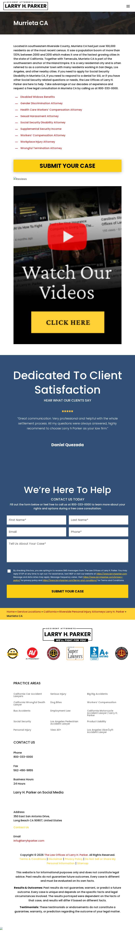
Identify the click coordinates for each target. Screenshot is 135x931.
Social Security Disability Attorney (42, 122)
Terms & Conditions (32, 859)
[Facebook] (49, 803)
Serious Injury (58, 694)
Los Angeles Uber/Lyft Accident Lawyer (100, 731)
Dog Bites (56, 702)
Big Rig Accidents (97, 694)
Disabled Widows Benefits (37, 97)
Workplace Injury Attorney (37, 142)
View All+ (55, 730)
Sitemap (82, 863)
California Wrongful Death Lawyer (29, 703)
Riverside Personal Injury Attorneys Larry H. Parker (91, 612)
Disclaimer (55, 859)
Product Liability (96, 721)
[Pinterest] (86, 803)
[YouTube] (64, 803)
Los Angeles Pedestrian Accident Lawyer (64, 722)
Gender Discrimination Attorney (41, 103)
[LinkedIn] (79, 803)
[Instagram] (71, 803)
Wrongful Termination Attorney (41, 148)
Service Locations (29, 612)
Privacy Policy (74, 859)
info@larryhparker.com (29, 841)
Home (11, 612)
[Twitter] (56, 803)
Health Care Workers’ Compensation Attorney (51, 110)
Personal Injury (22, 730)
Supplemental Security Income (40, 129)
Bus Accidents (22, 711)
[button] (128, 6)
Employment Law (60, 711)
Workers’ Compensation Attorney (42, 135)
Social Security (22, 721)
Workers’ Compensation (101, 702)
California (50, 612)
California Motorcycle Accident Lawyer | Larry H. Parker (102, 713)
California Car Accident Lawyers (28, 695)
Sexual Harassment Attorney (39, 116)
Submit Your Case (67, 166)
